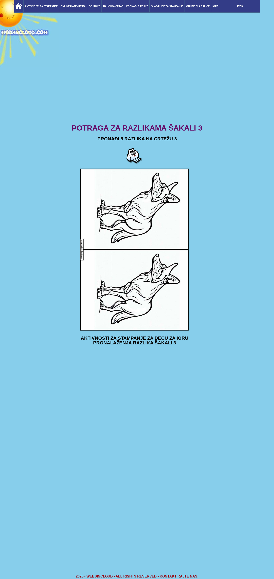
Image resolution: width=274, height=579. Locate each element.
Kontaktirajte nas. (179, 576)
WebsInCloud (99, 576)
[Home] (18, 6)
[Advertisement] (137, 90)
